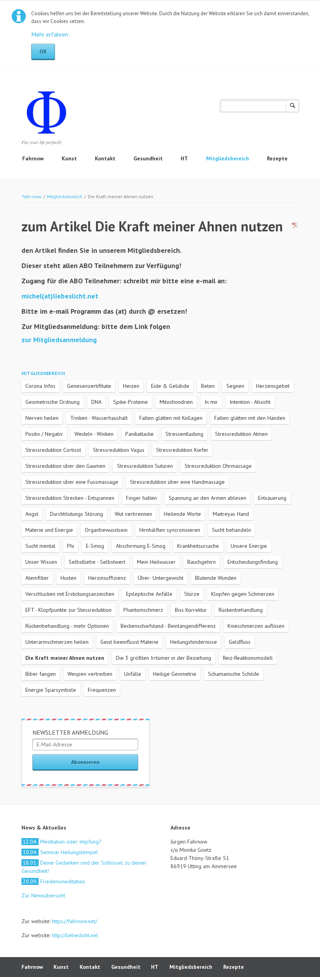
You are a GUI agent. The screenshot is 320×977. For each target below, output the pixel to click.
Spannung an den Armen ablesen (207, 497)
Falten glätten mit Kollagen (171, 417)
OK (43, 51)
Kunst (69, 158)
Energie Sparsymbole (50, 689)
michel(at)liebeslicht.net (59, 295)
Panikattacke (139, 433)
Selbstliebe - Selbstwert (97, 561)
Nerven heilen (42, 417)
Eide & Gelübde (170, 385)
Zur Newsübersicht (43, 895)
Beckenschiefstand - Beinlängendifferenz (168, 625)
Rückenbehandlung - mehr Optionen (67, 625)
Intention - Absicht (249, 401)
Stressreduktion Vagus (118, 449)
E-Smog (95, 545)
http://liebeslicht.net (74, 935)
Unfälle (132, 673)
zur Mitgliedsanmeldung (59, 339)
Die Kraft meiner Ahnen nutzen (64, 657)
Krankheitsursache (198, 545)
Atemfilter (37, 577)
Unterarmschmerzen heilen (57, 641)
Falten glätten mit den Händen (249, 417)
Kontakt (105, 158)
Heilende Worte (182, 513)
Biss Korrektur (191, 609)
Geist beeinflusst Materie (129, 641)
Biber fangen (40, 673)
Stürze (191, 593)
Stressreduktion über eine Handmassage (177, 481)
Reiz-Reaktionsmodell (248, 657)
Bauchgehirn (201, 561)
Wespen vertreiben (90, 673)
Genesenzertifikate (89, 385)
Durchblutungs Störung (76, 513)
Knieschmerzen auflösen (256, 625)
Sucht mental (40, 545)
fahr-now (31, 196)
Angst (31, 513)
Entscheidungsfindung (253, 561)
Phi (70, 545)
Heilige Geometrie (174, 673)
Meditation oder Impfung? (62, 841)
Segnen (235, 385)
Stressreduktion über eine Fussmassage (71, 481)
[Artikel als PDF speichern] (295, 226)
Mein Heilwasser (156, 561)
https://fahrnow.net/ (74, 921)
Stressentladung (184, 433)
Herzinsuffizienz (107, 577)
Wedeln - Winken (94, 433)
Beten (208, 385)
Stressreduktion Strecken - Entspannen (69, 497)
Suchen (292, 106)
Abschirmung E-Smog (140, 545)
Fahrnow (33, 158)
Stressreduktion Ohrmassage (218, 465)
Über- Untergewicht (160, 577)
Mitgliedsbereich (227, 158)
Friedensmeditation (54, 881)
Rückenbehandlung (241, 609)
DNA (96, 401)
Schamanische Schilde (233, 673)
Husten (68, 577)
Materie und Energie (49, 529)
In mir (211, 401)
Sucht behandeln (231, 529)
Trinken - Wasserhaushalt (99, 417)
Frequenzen (102, 689)
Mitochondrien (176, 401)
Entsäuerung (272, 497)
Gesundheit (148, 158)
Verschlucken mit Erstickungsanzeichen (69, 593)
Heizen (131, 385)
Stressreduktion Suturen (145, 465)
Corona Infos (40, 385)
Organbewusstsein (106, 529)
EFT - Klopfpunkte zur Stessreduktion (68, 609)
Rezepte (277, 158)
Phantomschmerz (143, 609)
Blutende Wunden (215, 577)
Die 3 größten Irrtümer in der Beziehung (163, 657)
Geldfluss (240, 641)
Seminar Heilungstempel (60, 852)
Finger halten (141, 497)
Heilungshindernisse (193, 641)
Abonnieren (85, 762)
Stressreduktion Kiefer (182, 449)
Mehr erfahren (49, 34)
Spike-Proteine (130, 401)
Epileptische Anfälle (149, 593)
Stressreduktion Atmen (241, 433)
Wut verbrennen (133, 513)
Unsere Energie (249, 545)
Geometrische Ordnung (52, 401)
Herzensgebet (273, 385)
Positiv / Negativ (44, 433)
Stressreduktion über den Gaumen (65, 465)
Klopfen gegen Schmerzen (242, 593)
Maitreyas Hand (231, 513)
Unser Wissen (41, 561)
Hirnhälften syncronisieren (169, 529)
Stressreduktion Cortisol (53, 449)
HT (184, 158)
